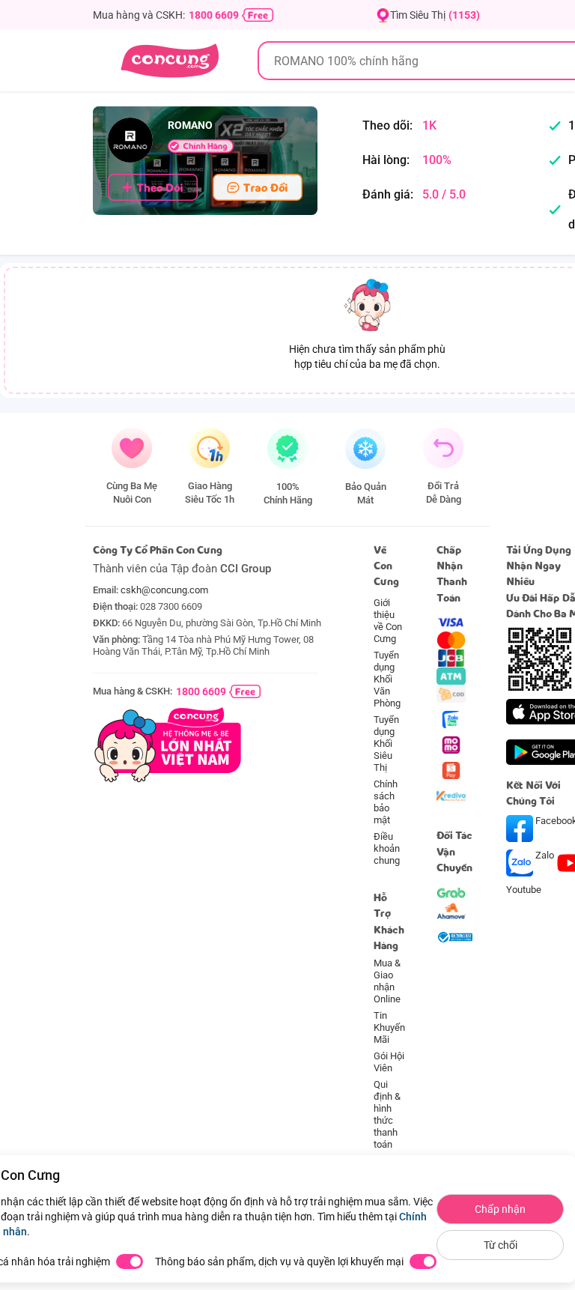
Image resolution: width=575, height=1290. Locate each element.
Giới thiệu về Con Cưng (388, 620)
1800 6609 (214, 15)
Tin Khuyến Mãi (389, 1027)
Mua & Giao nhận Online (387, 981)
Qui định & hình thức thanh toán (387, 1114)
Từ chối (500, 1245)
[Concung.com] (169, 61)
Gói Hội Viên (389, 1062)
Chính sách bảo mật (386, 802)
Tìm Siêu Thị (435, 15)
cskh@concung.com (164, 590)
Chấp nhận (500, 1209)
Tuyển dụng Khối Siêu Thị (386, 743)
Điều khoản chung (387, 848)
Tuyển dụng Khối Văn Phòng (387, 679)
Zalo (544, 855)
